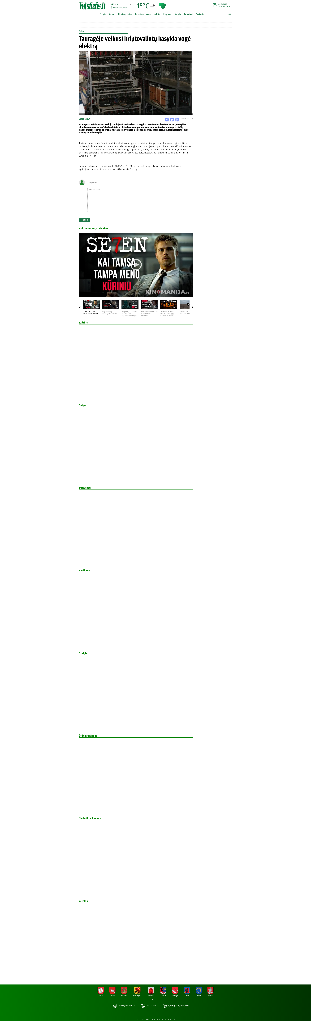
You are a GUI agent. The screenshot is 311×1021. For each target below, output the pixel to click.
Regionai (167, 14)
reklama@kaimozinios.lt (126, 1006)
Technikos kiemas (143, 14)
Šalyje (103, 14)
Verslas (112, 14)
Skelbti (85, 219)
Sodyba (177, 14)
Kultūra (157, 14)
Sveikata (200, 14)
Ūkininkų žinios (125, 14)
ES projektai (155, 1000)
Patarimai (188, 14)
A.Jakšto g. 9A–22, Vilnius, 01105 (178, 1006)
